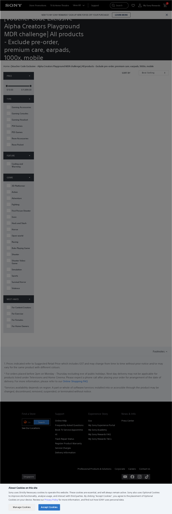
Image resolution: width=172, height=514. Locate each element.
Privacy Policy (51, 499)
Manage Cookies (22, 507)
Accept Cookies (49, 507)
